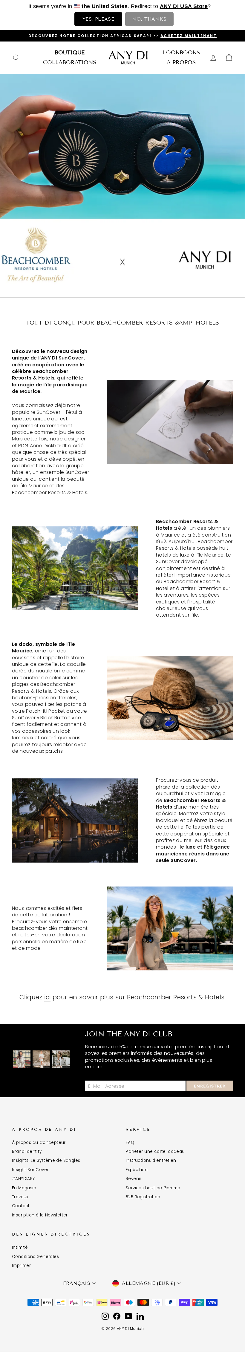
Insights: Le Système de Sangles (46, 1160)
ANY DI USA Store (184, 6)
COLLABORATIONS (69, 62)
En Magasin (24, 1188)
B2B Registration (143, 1197)
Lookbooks (181, 52)
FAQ (130, 1142)
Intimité (20, 1247)
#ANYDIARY (23, 1179)
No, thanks (149, 19)
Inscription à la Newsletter (40, 1215)
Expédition (137, 1170)
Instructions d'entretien (151, 1160)
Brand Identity (27, 1151)
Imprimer (21, 1265)
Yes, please (98, 19)
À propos (181, 62)
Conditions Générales (35, 1256)
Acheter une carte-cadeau (155, 1151)
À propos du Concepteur (39, 1142)
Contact (21, 1206)
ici (47, 997)
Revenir (134, 1179)
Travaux (20, 1197)
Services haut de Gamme (153, 1188)
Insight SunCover (30, 1170)
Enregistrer (210, 1086)
